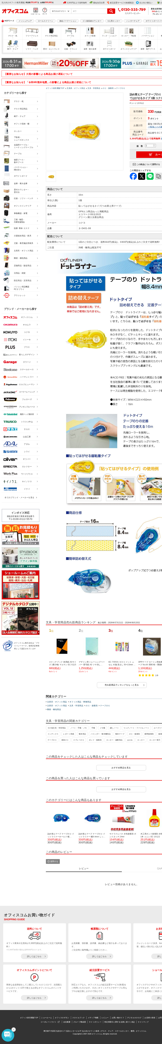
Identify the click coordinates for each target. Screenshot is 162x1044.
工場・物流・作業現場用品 (19, 220)
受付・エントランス (51, 49)
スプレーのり (78, 740)
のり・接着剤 (92, 706)
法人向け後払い (146, 3)
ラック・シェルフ (109, 36)
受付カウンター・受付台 (21, 191)
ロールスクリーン (45, 21)
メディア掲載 (93, 1018)
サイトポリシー (95, 1022)
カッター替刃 (154, 740)
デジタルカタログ (134, 1018)
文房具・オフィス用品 (57, 702)
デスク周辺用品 (51, 36)
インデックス (53, 734)
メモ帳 (102, 728)
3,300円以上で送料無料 (77, 3)
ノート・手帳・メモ (78, 728)
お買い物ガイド (118, 1018)
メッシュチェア (25, 21)
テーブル (70, 36)
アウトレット (20, 295)
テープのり (105, 706)
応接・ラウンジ (70, 49)
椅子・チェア (12, 49)
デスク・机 (12, 36)
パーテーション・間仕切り (21, 168)
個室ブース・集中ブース (19, 161)
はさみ (130, 740)
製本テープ (119, 734)
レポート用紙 (68, 734)
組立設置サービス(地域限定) (122, 3)
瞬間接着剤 (149, 734)
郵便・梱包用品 (54, 709)
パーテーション (148, 36)
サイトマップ (143, 1022)
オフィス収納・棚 (21, 124)
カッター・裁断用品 (114, 740)
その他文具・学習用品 (57, 728)
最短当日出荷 (99, 3)
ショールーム (46, 1018)
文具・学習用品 (76, 706)
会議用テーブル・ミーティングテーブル (23, 146)
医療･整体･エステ (21, 228)
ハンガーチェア (133, 21)
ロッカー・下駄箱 (128, 36)
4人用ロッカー (114, 21)
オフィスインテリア (129, 49)
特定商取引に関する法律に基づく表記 (119, 1022)
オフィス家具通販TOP (29, 1018)
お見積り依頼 (149, 1018)
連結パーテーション (67, 21)
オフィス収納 (90, 36)
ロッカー (18, 131)
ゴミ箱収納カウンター (91, 21)
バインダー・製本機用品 (101, 734)
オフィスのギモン (62, 1018)
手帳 (93, 728)
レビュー (105, 1018)
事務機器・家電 (20, 213)
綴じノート (114, 728)
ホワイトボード (109, 49)
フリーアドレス (32, 36)
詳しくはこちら (34, 956)
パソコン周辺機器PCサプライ (21, 288)
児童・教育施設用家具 (23, 243)
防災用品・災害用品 (22, 280)
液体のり (65, 740)
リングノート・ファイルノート (136, 728)
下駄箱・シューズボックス (21, 138)
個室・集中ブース (148, 49)
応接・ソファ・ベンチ (23, 198)
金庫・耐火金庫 (90, 49)
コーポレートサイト (48, 1022)
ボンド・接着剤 (95, 740)
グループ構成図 (79, 1022)
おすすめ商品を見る (121, 767)
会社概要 (66, 1022)
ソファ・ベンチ (32, 49)
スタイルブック (78, 1018)
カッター (141, 740)
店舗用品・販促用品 (22, 265)
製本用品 (82, 734)
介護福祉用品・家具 (22, 236)
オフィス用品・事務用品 (80, 702)
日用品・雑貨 (19, 273)
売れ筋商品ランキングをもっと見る (122, 685)
